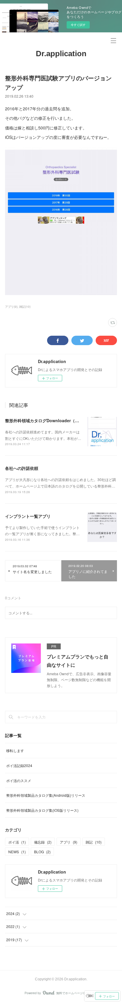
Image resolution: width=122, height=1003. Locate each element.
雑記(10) (24, 307)
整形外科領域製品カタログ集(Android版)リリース (45, 795)
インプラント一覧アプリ (28, 516)
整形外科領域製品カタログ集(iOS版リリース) (42, 810)
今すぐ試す (78, 25)
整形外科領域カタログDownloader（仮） (44, 420)
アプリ (68, 841)
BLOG (42, 851)
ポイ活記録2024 (19, 765)
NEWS (17, 851)
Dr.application (61, 53)
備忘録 (43, 841)
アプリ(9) (11, 307)
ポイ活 (17, 841)
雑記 (94, 841)
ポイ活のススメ (18, 780)
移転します (15, 750)
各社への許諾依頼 (21, 468)
